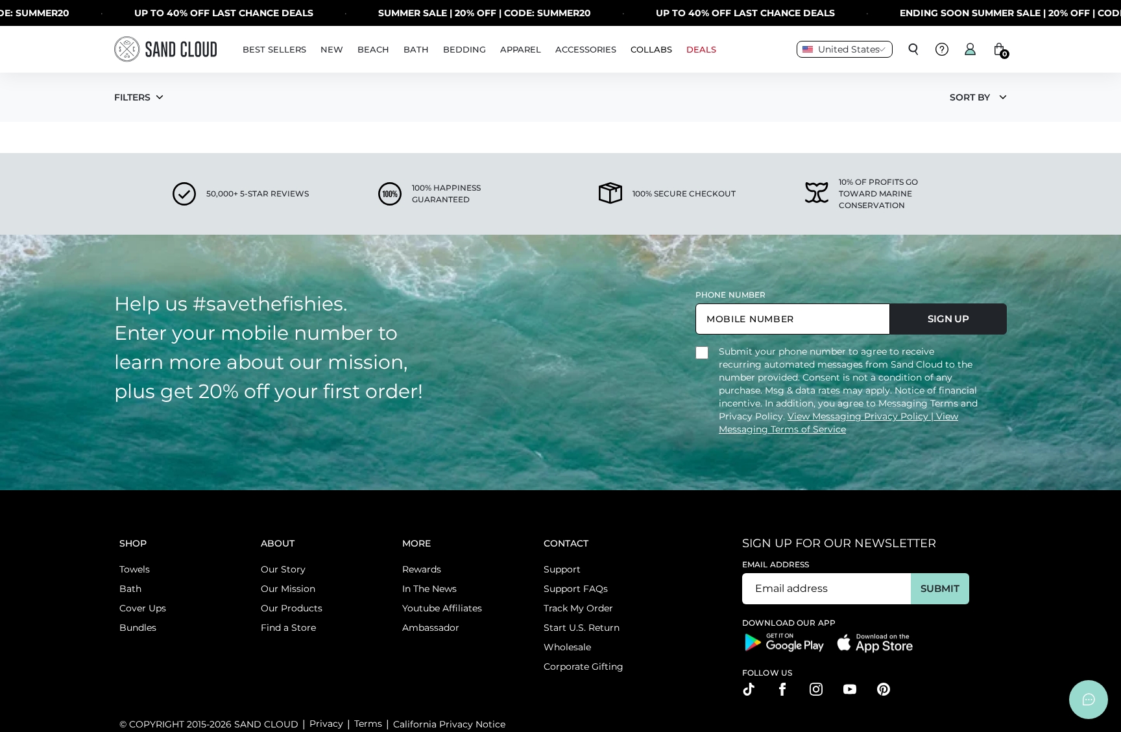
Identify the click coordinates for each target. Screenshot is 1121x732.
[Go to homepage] (165, 49)
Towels (134, 569)
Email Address (776, 564)
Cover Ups (142, 608)
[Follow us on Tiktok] (748, 689)
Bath (130, 589)
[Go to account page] (970, 49)
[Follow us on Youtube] (849, 689)
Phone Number (730, 295)
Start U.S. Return (582, 627)
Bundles (137, 627)
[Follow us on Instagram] (816, 689)
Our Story (283, 569)
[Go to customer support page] (942, 49)
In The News (429, 589)
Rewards (421, 569)
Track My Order (578, 608)
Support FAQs (576, 589)
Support (562, 569)
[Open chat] (1088, 699)
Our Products (291, 608)
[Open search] (913, 49)
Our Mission (288, 589)
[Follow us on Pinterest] (883, 689)
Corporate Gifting (583, 666)
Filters (132, 97)
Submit (940, 588)
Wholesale (567, 647)
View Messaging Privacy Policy (859, 416)
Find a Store (288, 627)
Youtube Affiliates (442, 608)
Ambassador (430, 627)
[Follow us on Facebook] (782, 689)
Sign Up (948, 319)
